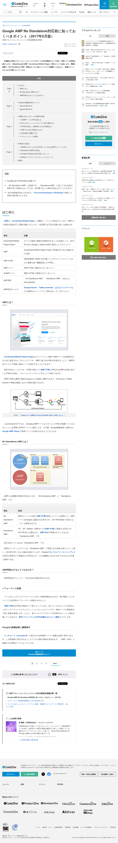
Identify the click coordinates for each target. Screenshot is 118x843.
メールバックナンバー (100, 132)
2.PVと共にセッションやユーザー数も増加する (37, 123)
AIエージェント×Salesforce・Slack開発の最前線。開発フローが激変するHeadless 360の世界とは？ (98, 172)
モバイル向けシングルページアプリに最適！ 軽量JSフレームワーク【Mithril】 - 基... (38, 704)
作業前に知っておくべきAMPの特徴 (31, 116)
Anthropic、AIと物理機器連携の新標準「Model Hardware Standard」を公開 (100, 104)
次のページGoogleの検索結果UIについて (39, 653)
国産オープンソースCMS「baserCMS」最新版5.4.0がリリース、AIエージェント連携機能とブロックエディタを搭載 (100, 71)
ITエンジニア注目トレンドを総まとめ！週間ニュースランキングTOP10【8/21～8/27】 (98, 199)
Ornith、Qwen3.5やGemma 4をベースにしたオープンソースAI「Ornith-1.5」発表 (100, 51)
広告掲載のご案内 (107, 774)
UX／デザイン (104, 12)
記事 (45, 4)
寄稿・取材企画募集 (88, 774)
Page (9, 106)
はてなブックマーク (63, 287)
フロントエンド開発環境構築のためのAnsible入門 (25, 700)
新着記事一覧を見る (98, 217)
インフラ (54, 12)
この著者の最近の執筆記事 (28, 740)
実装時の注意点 (24, 143)
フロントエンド (8, 53)
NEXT (55, 663)
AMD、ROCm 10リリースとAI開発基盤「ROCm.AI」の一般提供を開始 (97, 92)
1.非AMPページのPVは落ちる (30, 120)
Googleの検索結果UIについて (29, 102)
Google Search (30, 287)
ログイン (100, 144)
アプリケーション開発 (39, 12)
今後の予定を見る (99, 257)
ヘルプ (38, 827)
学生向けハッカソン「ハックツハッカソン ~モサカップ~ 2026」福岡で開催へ (100, 98)
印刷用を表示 (10, 683)
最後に (20, 160)
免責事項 (68, 827)
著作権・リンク (47, 827)
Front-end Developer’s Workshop (48, 192)
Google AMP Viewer (11, 431)
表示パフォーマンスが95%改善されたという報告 (39, 617)
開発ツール (92, 12)
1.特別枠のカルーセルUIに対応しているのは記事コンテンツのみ (43, 147)
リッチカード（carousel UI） (16, 635)
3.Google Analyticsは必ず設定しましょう (35, 153)
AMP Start (44, 532)
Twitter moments (46, 287)
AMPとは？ (24, 88)
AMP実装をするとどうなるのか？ (32, 95)
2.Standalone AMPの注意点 (30, 150)
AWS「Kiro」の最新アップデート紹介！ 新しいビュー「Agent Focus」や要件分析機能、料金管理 (98, 190)
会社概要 (75, 827)
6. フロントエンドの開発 (29, 136)
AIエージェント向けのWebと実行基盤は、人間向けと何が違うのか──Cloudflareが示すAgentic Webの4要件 (98, 209)
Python (82, 12)
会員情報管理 (58, 827)
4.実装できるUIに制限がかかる (31, 130)
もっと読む (10, 706)
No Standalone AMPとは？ (29, 92)
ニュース (107, 163)
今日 (90, 36)
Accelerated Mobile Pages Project (19, 356)
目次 (39, 78)
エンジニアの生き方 (68, 12)
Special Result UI (26, 109)
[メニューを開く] (4, 4)
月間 (107, 36)
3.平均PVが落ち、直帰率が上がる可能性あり (36, 126)
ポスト (63, 53)
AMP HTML (45, 369)
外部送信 (113, 827)
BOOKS (62, 3)
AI (27, 12)
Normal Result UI (26, 106)
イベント (52, 4)
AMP (6, 220)
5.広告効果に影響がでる (28, 133)
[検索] (20, 12)
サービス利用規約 (86, 827)
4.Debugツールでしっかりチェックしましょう (36, 157)
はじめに (21, 85)
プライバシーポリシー (101, 827)
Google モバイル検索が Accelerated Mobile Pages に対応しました (42, 415)
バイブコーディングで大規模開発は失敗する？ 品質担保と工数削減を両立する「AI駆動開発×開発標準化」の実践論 (100, 43)
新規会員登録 (99, 138)
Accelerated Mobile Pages (23, 220)
